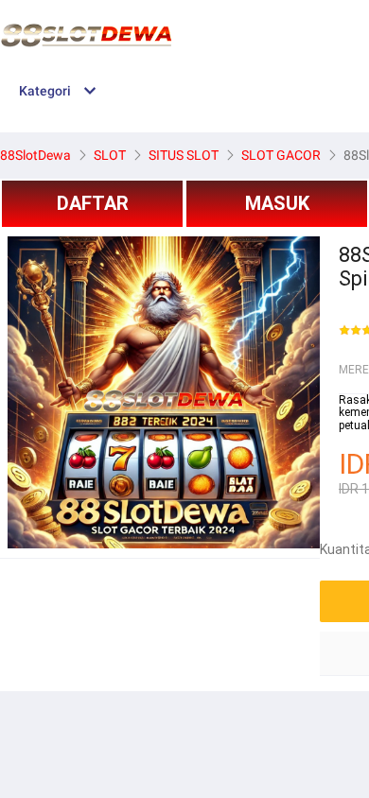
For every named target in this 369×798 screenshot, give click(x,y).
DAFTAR (93, 203)
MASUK (277, 203)
